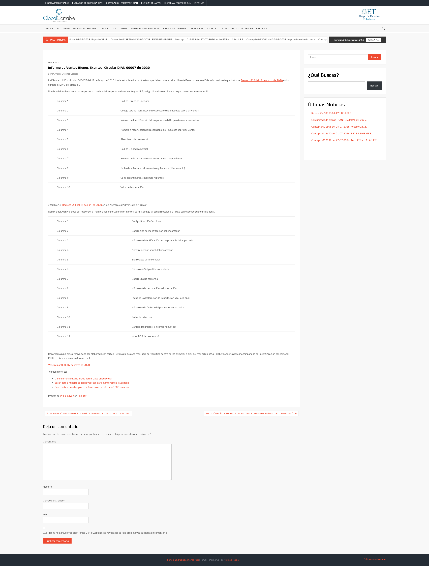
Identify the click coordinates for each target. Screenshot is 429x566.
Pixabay (82, 395)
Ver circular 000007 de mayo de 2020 (69, 364)
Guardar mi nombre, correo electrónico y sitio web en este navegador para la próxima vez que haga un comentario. (105, 532)
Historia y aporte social (177, 3)
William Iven (67, 395)
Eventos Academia (175, 28)
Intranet (199, 3)
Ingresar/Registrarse (57, 3)
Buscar (374, 85)
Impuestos (53, 62)
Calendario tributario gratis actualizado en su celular (84, 378)
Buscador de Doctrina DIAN (87, 3)
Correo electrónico (54, 500)
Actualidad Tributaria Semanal (77, 28)
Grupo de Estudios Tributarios (139, 28)
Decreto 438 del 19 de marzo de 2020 (262, 80)
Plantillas (109, 28)
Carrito (212, 28)
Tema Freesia (232, 559)
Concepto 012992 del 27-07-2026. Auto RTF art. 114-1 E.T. (197, 39)
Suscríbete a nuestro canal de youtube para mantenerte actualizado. (92, 382)
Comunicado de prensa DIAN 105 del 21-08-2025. (338, 119)
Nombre (48, 486)
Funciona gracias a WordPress (183, 559)
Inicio (49, 28)
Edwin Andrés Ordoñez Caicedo (63, 73)
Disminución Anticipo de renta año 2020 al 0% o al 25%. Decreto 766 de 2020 (90, 413)
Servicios (197, 28)
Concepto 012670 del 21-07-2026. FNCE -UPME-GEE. (129, 39)
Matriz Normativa (151, 3)
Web (45, 514)
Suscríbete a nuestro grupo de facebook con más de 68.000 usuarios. (92, 387)
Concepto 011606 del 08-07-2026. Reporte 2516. (339, 126)
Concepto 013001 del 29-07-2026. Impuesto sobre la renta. (268, 39)
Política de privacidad (374, 558)
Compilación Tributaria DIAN (122, 3)
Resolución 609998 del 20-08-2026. (331, 112)
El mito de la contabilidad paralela (245, 28)
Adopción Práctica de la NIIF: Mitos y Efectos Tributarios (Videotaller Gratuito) (249, 413)
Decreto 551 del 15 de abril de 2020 (82, 204)
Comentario (50, 441)
